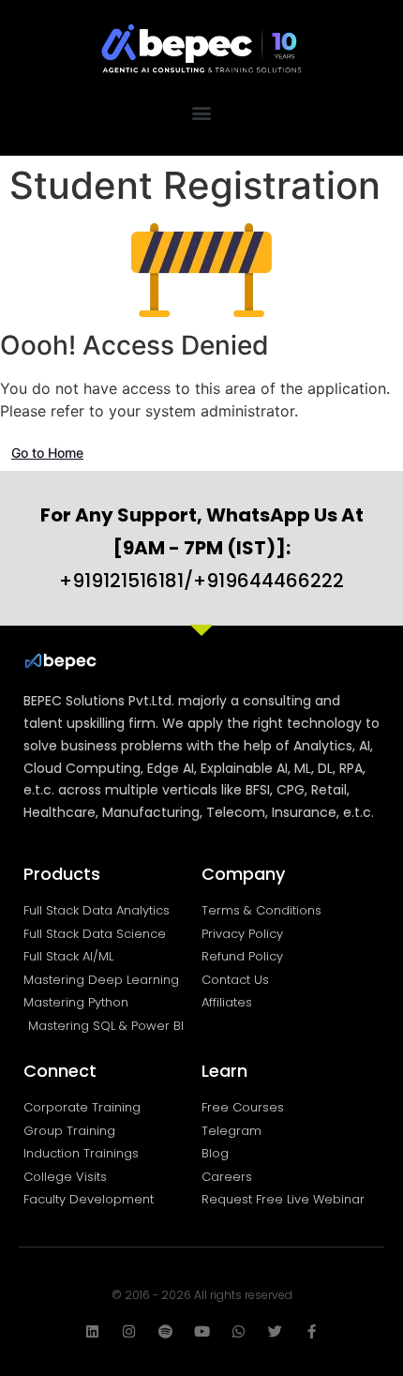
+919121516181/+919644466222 (202, 548)
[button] (202, 112)
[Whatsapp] (238, 1331)
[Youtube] (202, 1331)
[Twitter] (275, 1331)
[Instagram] (129, 1331)
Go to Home (47, 453)
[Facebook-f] (312, 1331)
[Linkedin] (92, 1331)
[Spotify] (165, 1331)
